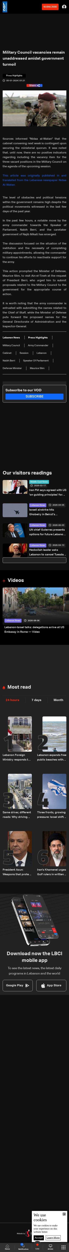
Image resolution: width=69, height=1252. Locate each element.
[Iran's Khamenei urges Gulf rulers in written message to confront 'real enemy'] (51, 854)
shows (50, 1249)
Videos (16, 580)
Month (58, 700)
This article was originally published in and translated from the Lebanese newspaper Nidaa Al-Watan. (34, 180)
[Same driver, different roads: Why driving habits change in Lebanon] (17, 796)
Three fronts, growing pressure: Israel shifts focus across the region (51, 815)
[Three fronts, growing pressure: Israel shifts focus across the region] (51, 796)
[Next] (64, 610)
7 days (36, 700)
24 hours (12, 700)
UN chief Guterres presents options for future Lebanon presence (47, 532)
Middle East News (39, 482)
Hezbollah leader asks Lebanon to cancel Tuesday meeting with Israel (47, 553)
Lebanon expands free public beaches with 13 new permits (51, 758)
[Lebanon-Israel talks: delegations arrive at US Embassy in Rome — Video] (36, 610)
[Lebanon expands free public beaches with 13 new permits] (51, 739)
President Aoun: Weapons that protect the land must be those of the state (17, 872)
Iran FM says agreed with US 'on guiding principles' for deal (47, 493)
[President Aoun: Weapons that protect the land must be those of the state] (17, 854)
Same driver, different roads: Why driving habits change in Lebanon (17, 815)
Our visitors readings (27, 473)
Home (7, 1249)
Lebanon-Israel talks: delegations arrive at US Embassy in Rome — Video (34, 629)
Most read (19, 687)
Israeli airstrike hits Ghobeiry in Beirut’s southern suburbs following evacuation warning (47, 512)
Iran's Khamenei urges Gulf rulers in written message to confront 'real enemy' (51, 872)
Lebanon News (37, 505)
